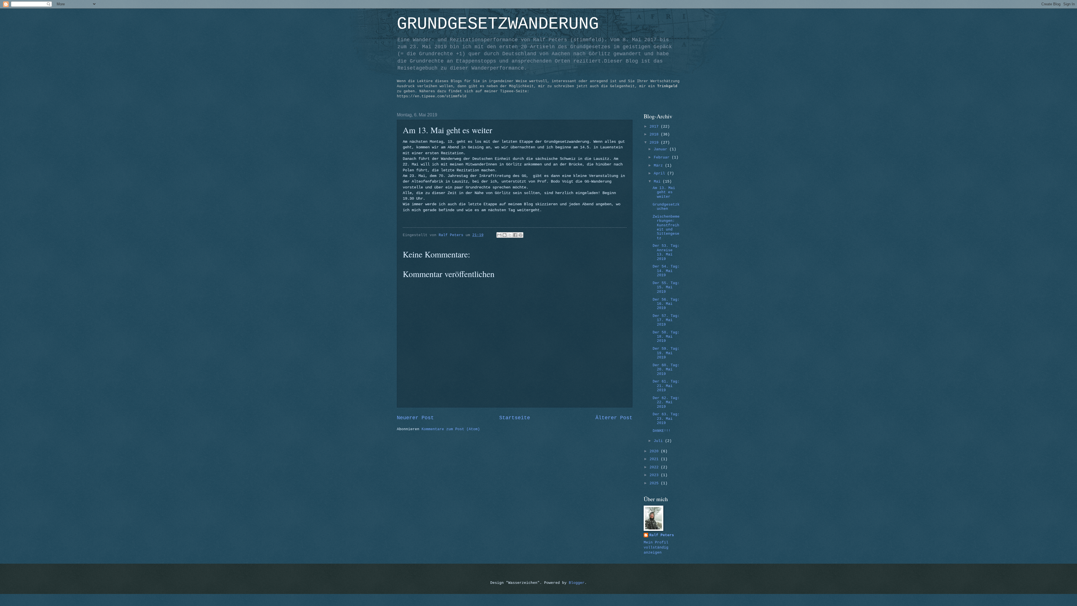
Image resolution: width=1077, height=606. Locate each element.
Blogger (576, 583)
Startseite (514, 418)
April (660, 173)
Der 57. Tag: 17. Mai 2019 (666, 320)
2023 (655, 475)
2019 (655, 142)
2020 (655, 451)
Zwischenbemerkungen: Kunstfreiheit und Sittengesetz (666, 227)
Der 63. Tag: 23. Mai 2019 (666, 418)
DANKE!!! (662, 431)
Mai (658, 181)
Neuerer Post (415, 418)
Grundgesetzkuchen (666, 206)
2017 (655, 127)
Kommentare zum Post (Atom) (451, 429)
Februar (663, 157)
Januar (661, 149)
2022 (655, 467)
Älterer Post (613, 418)
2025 (655, 483)
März (659, 165)
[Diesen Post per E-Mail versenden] (499, 235)
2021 (655, 459)
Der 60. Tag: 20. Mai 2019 (666, 369)
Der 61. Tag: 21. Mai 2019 (666, 385)
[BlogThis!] (504, 235)
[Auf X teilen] (510, 235)
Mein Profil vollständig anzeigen (656, 547)
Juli (659, 441)
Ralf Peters (661, 535)
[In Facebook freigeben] (515, 235)
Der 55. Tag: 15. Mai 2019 (666, 287)
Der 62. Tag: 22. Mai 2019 (666, 402)
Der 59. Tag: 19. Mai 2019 (666, 353)
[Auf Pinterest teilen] (520, 235)
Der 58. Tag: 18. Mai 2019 (666, 336)
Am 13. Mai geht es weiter (664, 192)
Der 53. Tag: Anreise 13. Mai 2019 (666, 252)
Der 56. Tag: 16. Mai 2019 (666, 304)
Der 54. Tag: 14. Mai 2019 (666, 270)
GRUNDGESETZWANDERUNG (498, 24)
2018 (655, 134)
